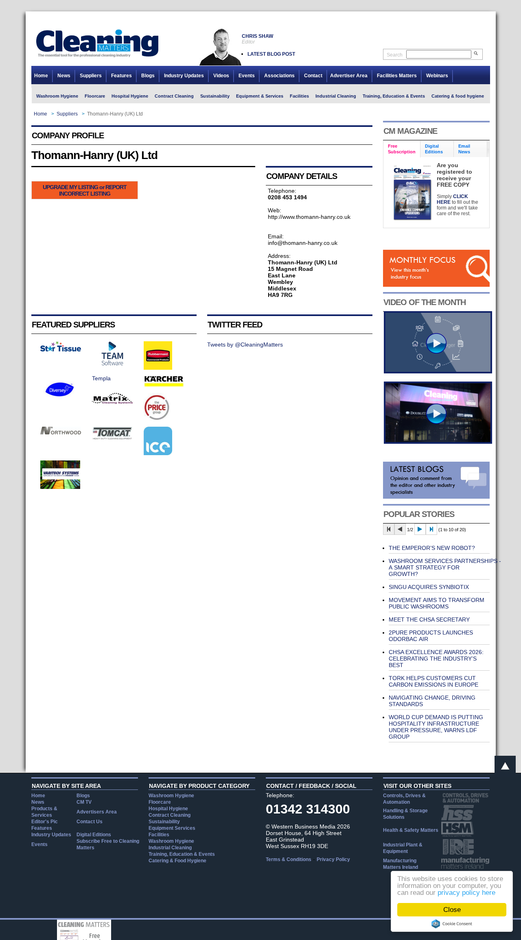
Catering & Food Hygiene (177, 861)
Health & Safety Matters (410, 830)
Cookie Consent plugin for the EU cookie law (451, 923)
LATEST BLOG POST (271, 54)
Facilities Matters (397, 76)
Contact (313, 76)
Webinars (437, 76)
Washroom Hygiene (57, 96)
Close (452, 910)
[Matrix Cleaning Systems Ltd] (112, 402)
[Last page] (431, 529)
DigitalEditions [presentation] (434, 149)
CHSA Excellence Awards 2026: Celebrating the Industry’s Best (436, 658)
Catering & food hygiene (457, 96)
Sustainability (215, 96)
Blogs (148, 76)
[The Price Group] (157, 419)
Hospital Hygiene (130, 96)
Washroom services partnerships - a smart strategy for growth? (445, 567)
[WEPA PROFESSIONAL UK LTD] (60, 349)
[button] (84, 190)
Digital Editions (94, 834)
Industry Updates (184, 76)
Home (41, 76)
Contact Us (90, 821)
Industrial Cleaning (335, 96)
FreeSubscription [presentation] (402, 149)
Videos (221, 76)
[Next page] (420, 529)
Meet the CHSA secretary (429, 619)
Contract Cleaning (174, 96)
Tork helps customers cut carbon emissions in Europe (433, 681)
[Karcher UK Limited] (164, 385)
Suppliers (91, 76)
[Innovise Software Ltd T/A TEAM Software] (112, 363)
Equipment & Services (259, 96)
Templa (101, 378)
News (63, 76)
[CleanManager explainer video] (438, 371)
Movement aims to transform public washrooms (436, 603)
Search (395, 55)
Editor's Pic (44, 821)
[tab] (401, 149)
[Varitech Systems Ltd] (60, 487)
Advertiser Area (349, 76)
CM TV (84, 802)
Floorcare (95, 96)
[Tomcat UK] (112, 437)
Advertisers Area (97, 812)
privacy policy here (466, 892)
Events (247, 76)
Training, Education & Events (394, 96)
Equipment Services (172, 828)
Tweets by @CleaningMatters (245, 344)
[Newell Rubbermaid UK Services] (158, 367)
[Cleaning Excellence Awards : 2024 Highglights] (438, 441)
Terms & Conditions (288, 859)
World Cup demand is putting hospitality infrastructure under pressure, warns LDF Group (436, 727)
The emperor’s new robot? (432, 548)
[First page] (388, 529)
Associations (279, 76)
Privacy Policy (333, 859)
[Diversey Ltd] (59, 401)
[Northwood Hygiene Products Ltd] (60, 432)
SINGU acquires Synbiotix (429, 587)
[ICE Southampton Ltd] (158, 453)
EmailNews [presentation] (464, 149)
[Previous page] (400, 529)
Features (121, 76)
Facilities (299, 96)
